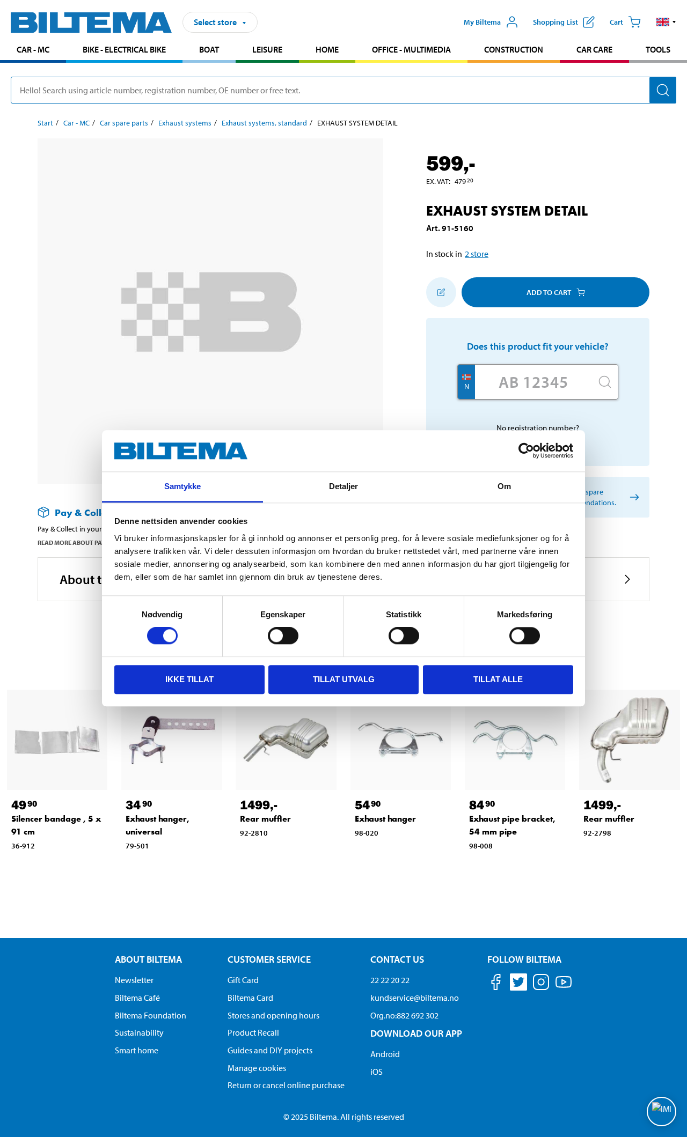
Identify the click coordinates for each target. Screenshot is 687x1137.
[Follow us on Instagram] (541, 983)
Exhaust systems (184, 123)
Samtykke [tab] (182, 486)
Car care (594, 49)
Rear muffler (265, 818)
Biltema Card (250, 997)
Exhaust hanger (385, 818)
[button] (666, 22)
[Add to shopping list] (441, 292)
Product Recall (253, 1032)
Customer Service (269, 959)
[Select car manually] (632, 497)
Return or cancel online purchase (286, 1085)
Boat (209, 49)
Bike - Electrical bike (124, 49)
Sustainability (139, 1032)
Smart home (136, 1050)
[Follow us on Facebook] (496, 983)
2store (476, 253)
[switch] (283, 635)
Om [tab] (504, 486)
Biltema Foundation (150, 1015)
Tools (658, 49)
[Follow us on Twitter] (518, 983)
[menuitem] (33, 51)
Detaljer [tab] (344, 486)
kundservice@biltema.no (414, 997)
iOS (376, 1071)
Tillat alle (498, 679)
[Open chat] (661, 1111)
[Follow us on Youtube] (563, 987)
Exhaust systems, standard (264, 123)
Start (45, 123)
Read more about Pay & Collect (87, 542)
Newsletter (134, 979)
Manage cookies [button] (257, 1067)
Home (327, 49)
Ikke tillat (189, 679)
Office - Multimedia (411, 49)
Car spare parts (124, 123)
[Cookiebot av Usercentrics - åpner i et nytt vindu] (526, 451)
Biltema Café (137, 997)
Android (385, 1054)
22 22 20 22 (390, 979)
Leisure (267, 49)
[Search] (662, 90)
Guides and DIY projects (270, 1050)
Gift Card (243, 979)
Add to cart (549, 292)
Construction (513, 49)
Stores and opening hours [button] (273, 1015)
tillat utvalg (344, 679)
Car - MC (33, 49)
